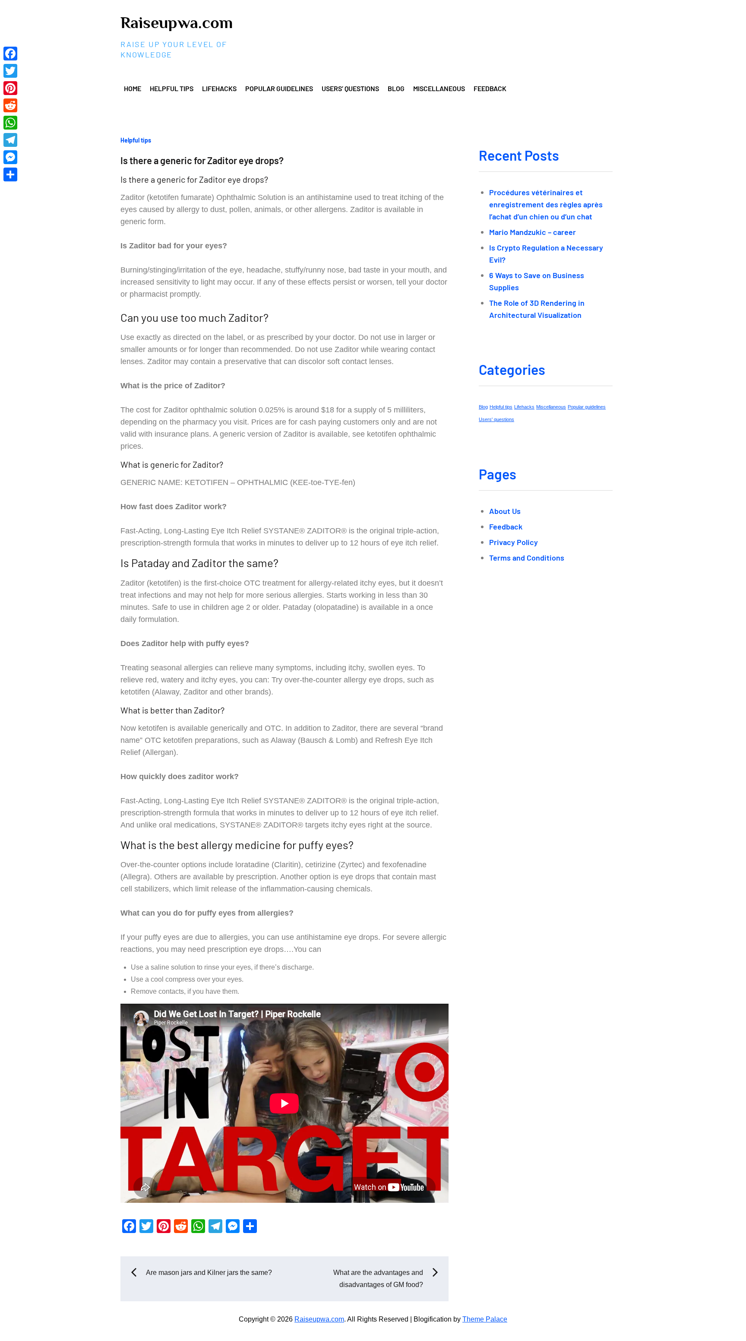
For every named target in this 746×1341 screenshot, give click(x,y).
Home (132, 88)
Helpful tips (171, 88)
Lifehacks (219, 88)
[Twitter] (10, 70)
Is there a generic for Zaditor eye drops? (202, 160)
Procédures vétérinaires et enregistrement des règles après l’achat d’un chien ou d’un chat (546, 204)
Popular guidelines (279, 88)
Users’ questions (350, 88)
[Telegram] (10, 140)
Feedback (490, 88)
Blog (396, 88)
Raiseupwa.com (176, 22)
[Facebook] (10, 53)
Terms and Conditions (526, 557)
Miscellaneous (439, 88)
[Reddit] (10, 105)
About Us (505, 511)
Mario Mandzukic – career (532, 232)
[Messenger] (10, 157)
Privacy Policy (513, 542)
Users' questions (496, 419)
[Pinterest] (10, 88)
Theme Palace (484, 1319)
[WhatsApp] (10, 122)
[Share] (10, 174)
